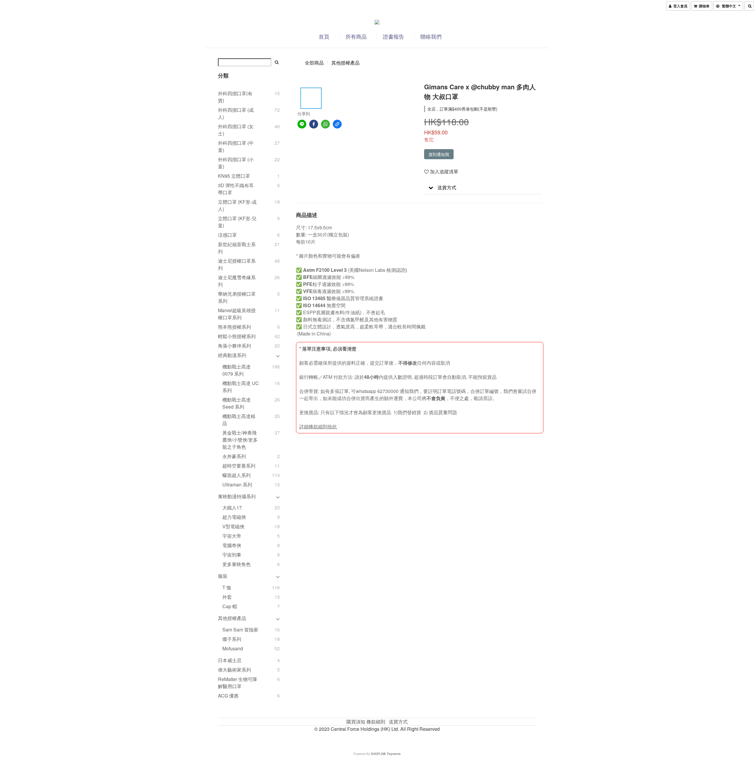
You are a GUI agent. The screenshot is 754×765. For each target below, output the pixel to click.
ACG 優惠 (228, 695)
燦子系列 (231, 639)
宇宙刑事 (231, 554)
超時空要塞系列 (238, 465)
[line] (301, 124)
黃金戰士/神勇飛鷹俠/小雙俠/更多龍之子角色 (240, 439)
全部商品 (314, 62)
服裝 (222, 575)
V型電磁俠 (233, 526)
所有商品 (356, 36)
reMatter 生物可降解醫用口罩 (237, 683)
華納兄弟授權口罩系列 (237, 297)
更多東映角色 (236, 564)
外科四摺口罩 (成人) (236, 113)
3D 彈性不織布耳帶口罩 (236, 189)
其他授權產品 (232, 618)
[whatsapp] (325, 124)
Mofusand (232, 648)
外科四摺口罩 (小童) (236, 163)
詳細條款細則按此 (318, 426)
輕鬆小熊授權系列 (237, 336)
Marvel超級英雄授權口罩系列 (237, 314)
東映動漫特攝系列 (237, 496)
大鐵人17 (232, 507)
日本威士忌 (230, 660)
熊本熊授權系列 (234, 326)
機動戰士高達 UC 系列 (240, 387)
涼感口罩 (227, 234)
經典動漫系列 (232, 355)
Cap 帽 (229, 606)
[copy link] (337, 124)
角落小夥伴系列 (234, 345)
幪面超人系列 (236, 475)
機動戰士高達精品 (238, 420)
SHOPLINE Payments (386, 754)
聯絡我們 (431, 36)
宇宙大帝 (231, 535)
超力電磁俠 (234, 517)
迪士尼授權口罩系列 (237, 264)
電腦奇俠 (231, 545)
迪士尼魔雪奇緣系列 (237, 281)
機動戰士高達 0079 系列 (236, 370)
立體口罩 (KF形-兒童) (237, 222)
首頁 (324, 36)
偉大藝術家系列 (234, 669)
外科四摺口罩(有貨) (235, 97)
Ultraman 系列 (237, 484)
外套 (227, 596)
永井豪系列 (234, 456)
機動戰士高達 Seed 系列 (236, 403)
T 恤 (226, 587)
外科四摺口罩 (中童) (236, 146)
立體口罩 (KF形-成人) (237, 205)
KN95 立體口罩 (234, 175)
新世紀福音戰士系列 (237, 248)
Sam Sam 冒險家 (240, 629)
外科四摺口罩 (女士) (236, 130)
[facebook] (313, 124)
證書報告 (393, 36)
